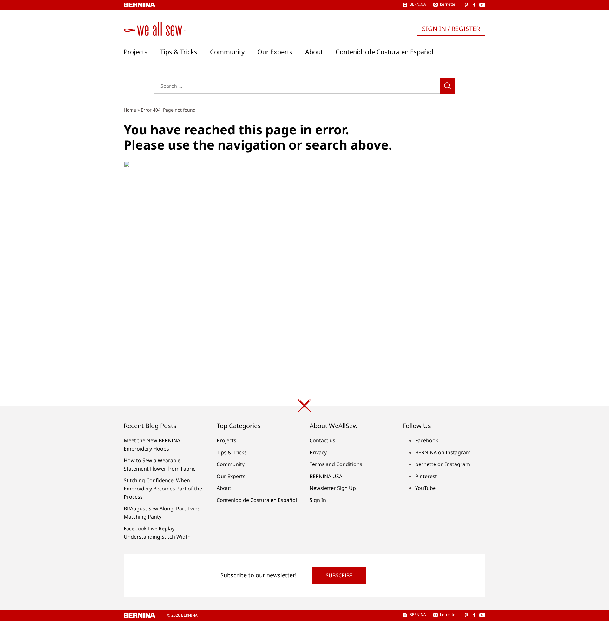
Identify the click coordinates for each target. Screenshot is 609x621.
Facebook (426, 440)
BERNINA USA (326, 476)
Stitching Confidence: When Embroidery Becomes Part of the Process (163, 488)
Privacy (318, 452)
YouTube (425, 487)
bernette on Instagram (442, 464)
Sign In (318, 499)
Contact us (322, 440)
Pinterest (426, 476)
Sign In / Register (451, 28)
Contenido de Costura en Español (384, 52)
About (314, 52)
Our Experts (274, 52)
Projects (135, 52)
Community (227, 52)
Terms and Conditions (336, 464)
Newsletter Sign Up (333, 487)
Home (130, 110)
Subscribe (339, 575)
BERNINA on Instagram (443, 452)
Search (447, 86)
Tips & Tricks (178, 52)
